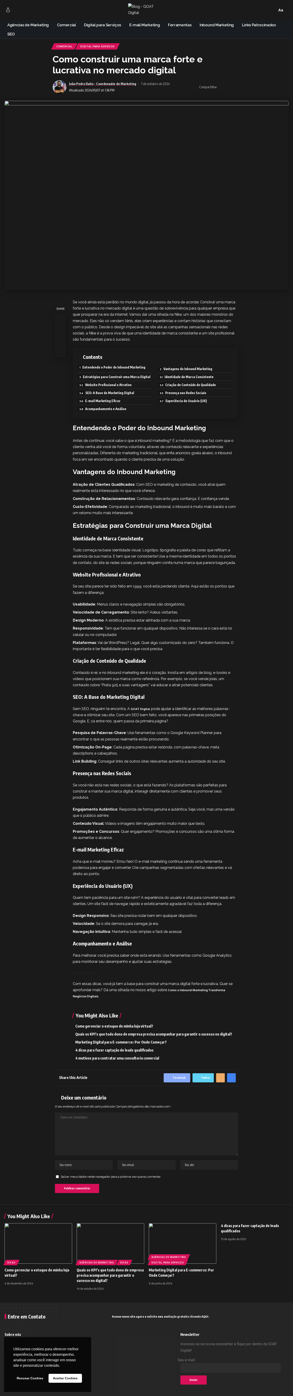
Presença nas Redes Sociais (185, 393)
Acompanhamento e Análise (105, 409)
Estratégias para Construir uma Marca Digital (116, 377)
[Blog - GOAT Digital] (146, 10)
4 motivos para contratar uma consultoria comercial (117, 1058)
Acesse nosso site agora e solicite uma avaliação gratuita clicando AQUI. (160, 1316)
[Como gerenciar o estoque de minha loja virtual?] (38, 1243)
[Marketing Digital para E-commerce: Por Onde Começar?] (182, 1243)
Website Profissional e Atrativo (108, 385)
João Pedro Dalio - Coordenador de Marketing (102, 84)
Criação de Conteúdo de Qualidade (190, 385)
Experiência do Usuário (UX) (186, 401)
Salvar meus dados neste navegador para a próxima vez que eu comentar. (111, 1176)
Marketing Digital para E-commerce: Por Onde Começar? (121, 1042)
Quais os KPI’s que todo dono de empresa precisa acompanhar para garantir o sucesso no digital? (153, 1034)
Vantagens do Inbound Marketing (187, 369)
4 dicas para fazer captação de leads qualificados (114, 1050)
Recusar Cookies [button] (30, 1378)
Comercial (64, 46)
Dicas (11, 1262)
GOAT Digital (140, 709)
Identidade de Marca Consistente (189, 377)
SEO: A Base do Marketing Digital (109, 393)
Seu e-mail (186, 1360)
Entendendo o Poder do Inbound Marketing (113, 367)
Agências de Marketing (96, 1262)
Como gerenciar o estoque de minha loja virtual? (114, 1026)
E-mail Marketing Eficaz (102, 401)
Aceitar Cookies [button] (65, 1378)
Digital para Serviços (97, 46)
